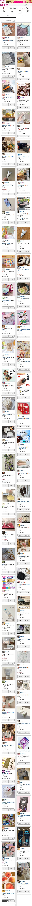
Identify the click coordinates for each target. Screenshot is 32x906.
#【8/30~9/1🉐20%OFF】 (8, 40)
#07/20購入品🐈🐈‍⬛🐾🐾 (7, 156)
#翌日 (21, 330)
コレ (5, 47)
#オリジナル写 (7, 536)
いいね (12, 47)
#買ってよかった (21, 556)
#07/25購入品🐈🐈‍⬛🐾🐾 (7, 745)
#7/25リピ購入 (5, 773)
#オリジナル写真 (6, 125)
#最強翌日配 (20, 816)
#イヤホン (19, 639)
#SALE (20, 584)
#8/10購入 (6, 862)
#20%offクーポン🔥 (22, 185)
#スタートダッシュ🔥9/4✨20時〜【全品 (23, 448)
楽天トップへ (27, 5)
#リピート (24, 723)
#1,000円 (27, 361)
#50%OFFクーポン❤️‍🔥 (23, 473)
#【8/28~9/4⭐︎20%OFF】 (7, 185)
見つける (12, 12)
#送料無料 (12, 802)
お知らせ (20, 12)
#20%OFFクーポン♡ (22, 501)
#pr (3, 564)
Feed (4, 12)
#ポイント (4, 803)
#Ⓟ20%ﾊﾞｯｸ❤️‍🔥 (21, 418)
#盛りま (4, 329)
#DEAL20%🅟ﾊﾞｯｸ (6, 300)
